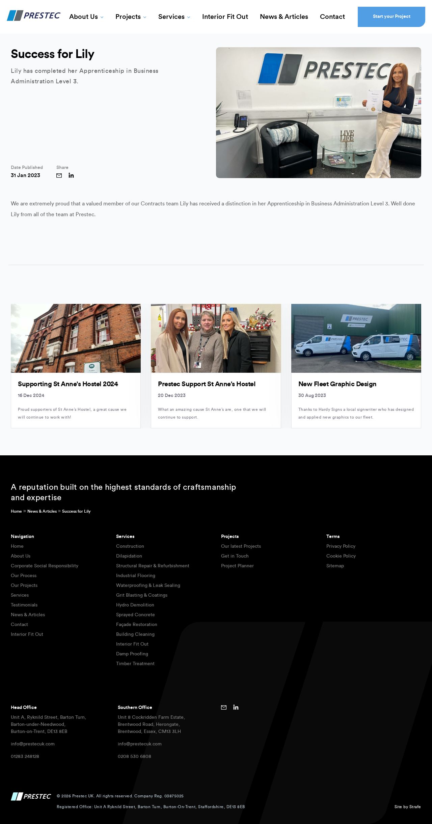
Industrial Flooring (135, 575)
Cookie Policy (341, 556)
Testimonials (24, 605)
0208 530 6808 (134, 756)
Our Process (23, 575)
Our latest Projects (241, 546)
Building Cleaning (135, 634)
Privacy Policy (340, 546)
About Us (83, 16)
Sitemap (335, 566)
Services (171, 16)
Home (16, 511)
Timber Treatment (135, 663)
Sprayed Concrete (135, 615)
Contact (332, 16)
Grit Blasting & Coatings (141, 595)
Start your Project (391, 16)
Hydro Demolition (135, 605)
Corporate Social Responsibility (44, 566)
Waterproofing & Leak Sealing (148, 585)
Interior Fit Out (225, 16)
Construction (130, 546)
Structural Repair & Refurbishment (152, 566)
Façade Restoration (136, 624)
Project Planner (237, 566)
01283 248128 (25, 756)
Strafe (415, 807)
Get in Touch (235, 556)
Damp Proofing (132, 654)
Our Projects (24, 585)
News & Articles (284, 16)
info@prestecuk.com (33, 744)
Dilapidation (129, 556)
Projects (128, 16)
